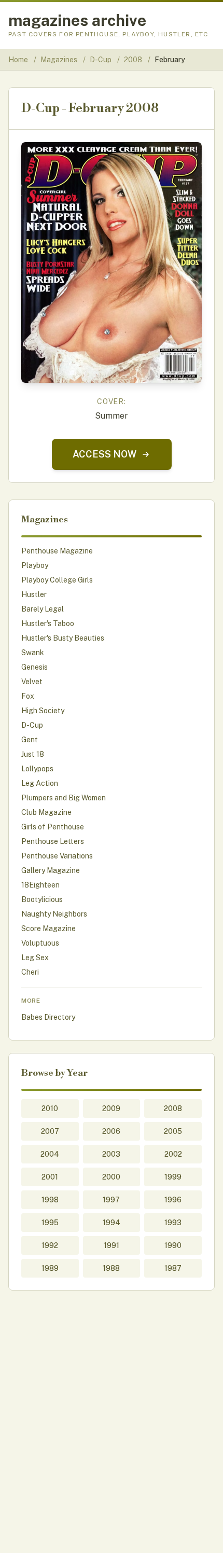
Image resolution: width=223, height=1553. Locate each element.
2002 (173, 1154)
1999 (173, 1177)
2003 (111, 1154)
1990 (173, 1245)
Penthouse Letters (52, 841)
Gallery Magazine (50, 870)
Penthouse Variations (57, 856)
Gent (29, 740)
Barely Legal (42, 609)
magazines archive (77, 20)
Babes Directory (48, 1017)
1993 (173, 1222)
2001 (49, 1177)
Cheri (30, 972)
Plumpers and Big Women (63, 798)
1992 (49, 1245)
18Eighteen (40, 885)
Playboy (34, 565)
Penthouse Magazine (57, 551)
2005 (173, 1131)
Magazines (59, 60)
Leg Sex (35, 957)
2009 (111, 1108)
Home (18, 60)
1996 (173, 1200)
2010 (49, 1108)
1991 (111, 1245)
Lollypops (37, 769)
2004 (49, 1154)
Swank (32, 652)
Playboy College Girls (57, 580)
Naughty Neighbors (54, 914)
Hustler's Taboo (47, 623)
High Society (42, 710)
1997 (111, 1200)
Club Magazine (46, 812)
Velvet (32, 681)
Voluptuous (40, 943)
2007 (50, 1131)
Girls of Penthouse (52, 827)
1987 (173, 1268)
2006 (111, 1131)
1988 (111, 1268)
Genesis (34, 667)
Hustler (34, 594)
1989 (50, 1268)
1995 (50, 1222)
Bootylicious (42, 899)
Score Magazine (48, 928)
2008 (134, 60)
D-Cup (101, 60)
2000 (111, 1177)
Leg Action (39, 783)
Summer (111, 416)
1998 (50, 1200)
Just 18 (32, 754)
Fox (27, 696)
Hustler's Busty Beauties (62, 638)
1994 (111, 1222)
